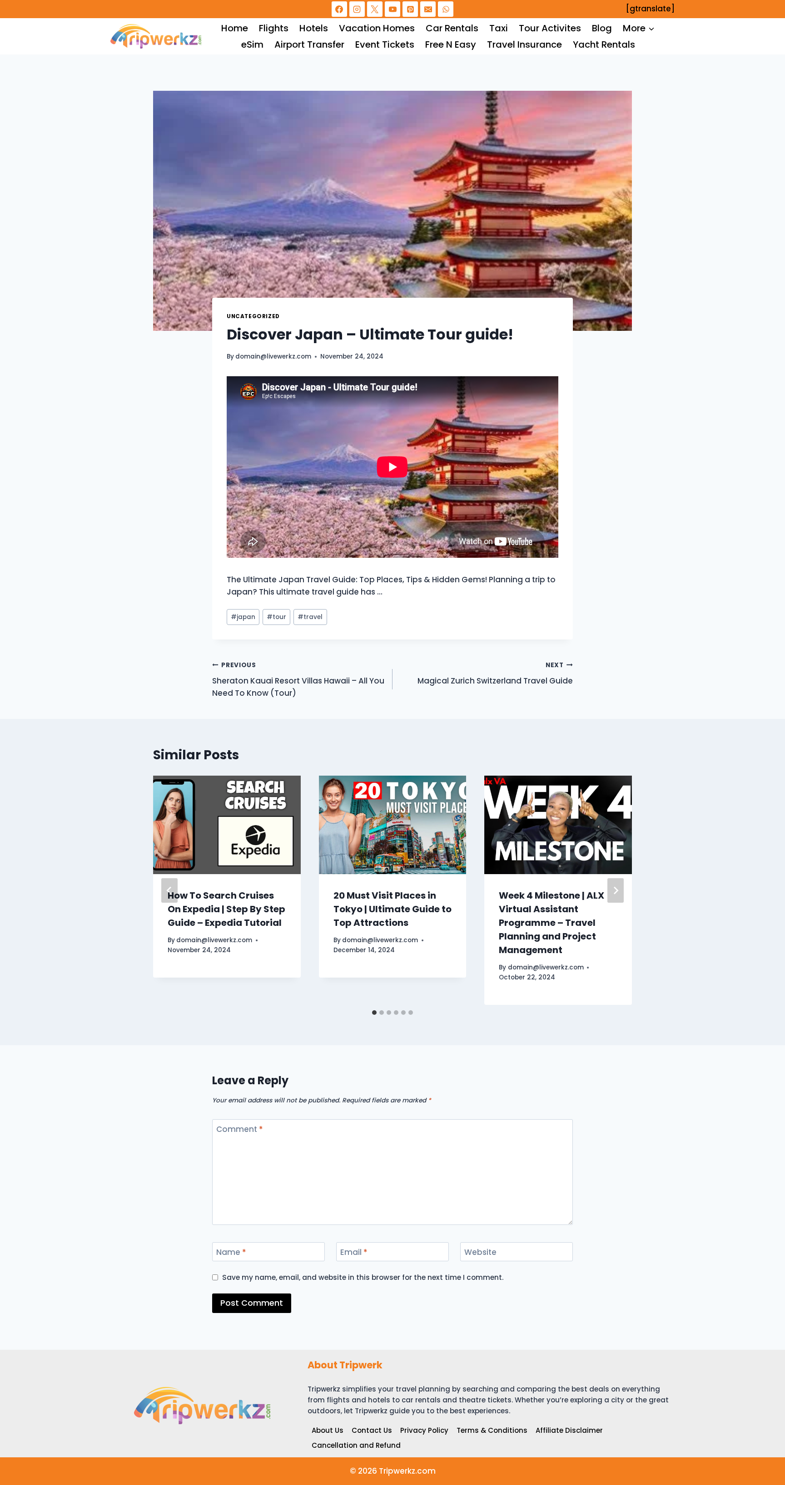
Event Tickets (384, 44)
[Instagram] (357, 9)
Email (354, 1252)
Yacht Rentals (604, 44)
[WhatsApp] (445, 9)
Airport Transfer (309, 44)
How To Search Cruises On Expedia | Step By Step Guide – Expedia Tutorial (226, 909)
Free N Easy (450, 44)
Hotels (313, 28)
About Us (327, 1430)
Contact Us (372, 1430)
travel (310, 617)
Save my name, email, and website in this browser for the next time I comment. (363, 1277)
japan (243, 617)
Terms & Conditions (492, 1430)
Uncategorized (253, 316)
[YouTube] (392, 9)
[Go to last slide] (169, 890)
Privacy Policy (424, 1430)
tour (276, 617)
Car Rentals (452, 28)
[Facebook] (339, 9)
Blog (602, 28)
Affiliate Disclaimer (569, 1430)
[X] (375, 9)
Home (234, 28)
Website (480, 1252)
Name (231, 1252)
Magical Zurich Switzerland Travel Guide (495, 673)
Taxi (498, 28)
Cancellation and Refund (356, 1445)
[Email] (428, 9)
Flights (273, 28)
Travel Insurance (524, 44)
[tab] (374, 1012)
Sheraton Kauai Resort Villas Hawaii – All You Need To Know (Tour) (298, 679)
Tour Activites (550, 28)
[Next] (615, 890)
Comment (239, 1129)
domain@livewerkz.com (273, 356)
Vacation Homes (377, 28)
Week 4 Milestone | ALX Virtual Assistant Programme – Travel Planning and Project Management (551, 922)
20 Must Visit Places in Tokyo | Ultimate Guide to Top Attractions (392, 909)
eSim (252, 44)
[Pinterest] (410, 9)
